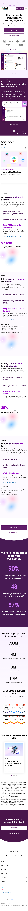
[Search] (13, 8)
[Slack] (4, 8)
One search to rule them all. (14, 231)
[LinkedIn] (6, 856)
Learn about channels (9, 307)
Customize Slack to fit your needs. (14, 480)
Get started (19, 8)
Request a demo (14, 838)
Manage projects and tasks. (14, 398)
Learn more (12, 5)
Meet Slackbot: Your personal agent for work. (13, 212)
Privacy (3, 896)
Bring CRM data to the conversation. (12, 238)
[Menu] (26, 8)
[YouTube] (18, 856)
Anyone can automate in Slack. (13, 382)
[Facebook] (12, 856)
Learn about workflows (10, 392)
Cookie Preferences (15, 896)
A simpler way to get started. (11, 404)
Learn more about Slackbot (11, 226)
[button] (10, 124)
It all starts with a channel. (14, 298)
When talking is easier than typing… (14, 314)
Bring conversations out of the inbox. (13, 322)
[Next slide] (25, 147)
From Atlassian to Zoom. (13, 464)
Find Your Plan (14, 538)
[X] (15, 856)
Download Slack (5, 892)
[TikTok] (21, 856)
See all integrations (9, 473)
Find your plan (13, 35)
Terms (7, 896)
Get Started (14, 532)
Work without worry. (11, 487)
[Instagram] (9, 856)
